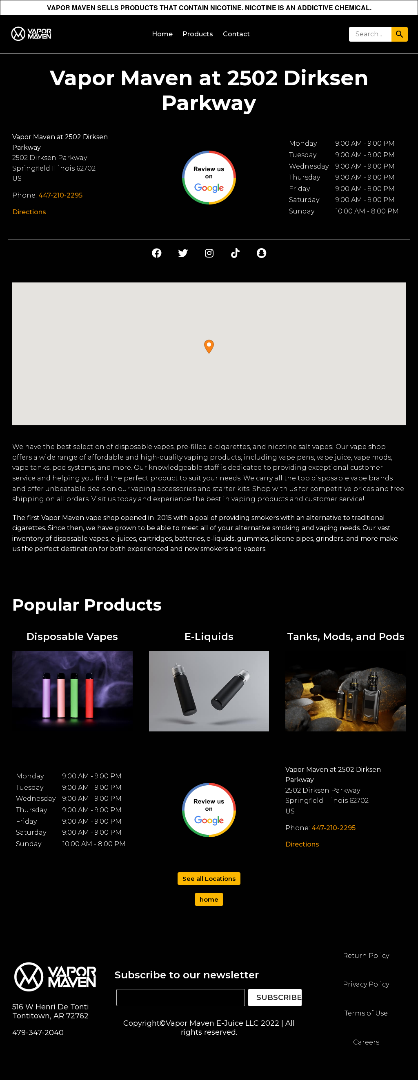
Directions (29, 212)
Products (197, 34)
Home (162, 34)
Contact (236, 34)
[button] (209, 346)
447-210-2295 (60, 195)
